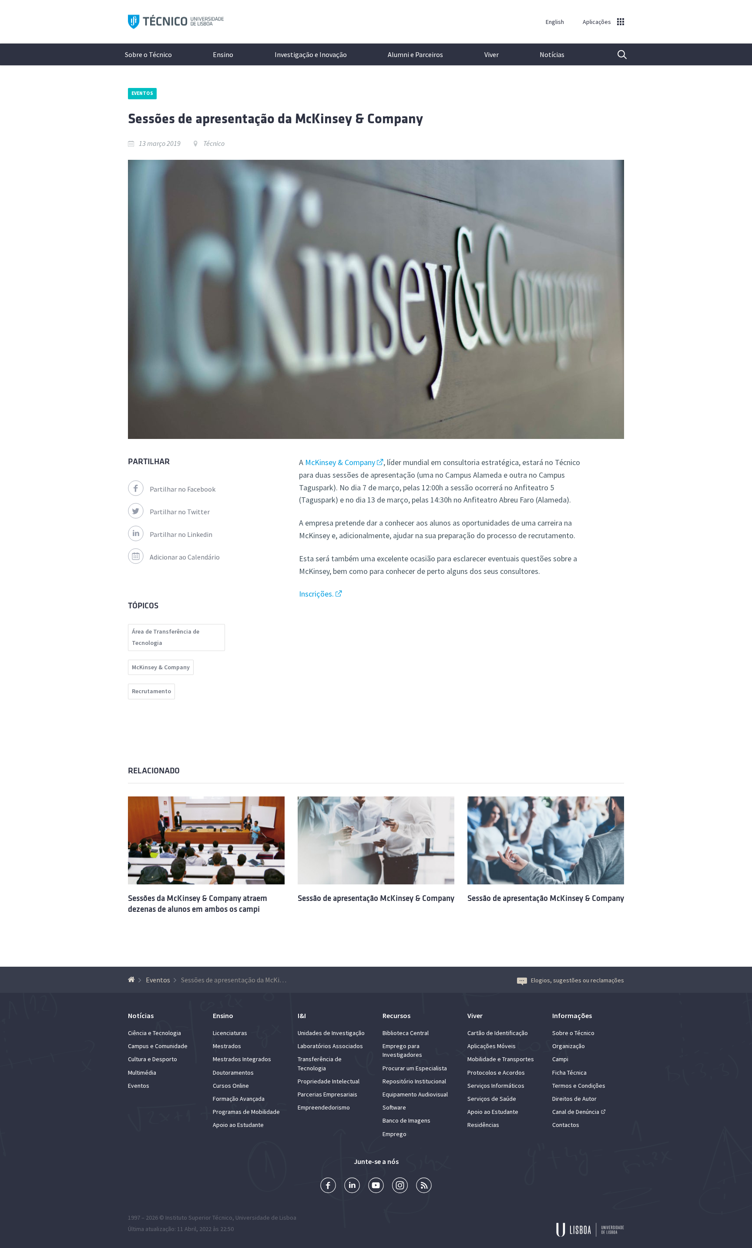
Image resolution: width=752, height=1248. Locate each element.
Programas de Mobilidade (246, 1112)
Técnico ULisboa (176, 22)
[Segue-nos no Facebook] (328, 1186)
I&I (302, 1015)
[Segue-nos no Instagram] (400, 1186)
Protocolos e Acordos (496, 1072)
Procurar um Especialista (415, 1068)
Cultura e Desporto (152, 1059)
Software (394, 1107)
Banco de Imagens (406, 1120)
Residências (483, 1125)
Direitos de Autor (574, 1099)
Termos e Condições (578, 1085)
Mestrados (227, 1046)
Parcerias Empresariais (327, 1094)
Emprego (394, 1134)
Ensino (223, 54)
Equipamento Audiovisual (415, 1094)
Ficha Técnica (569, 1072)
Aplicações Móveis (491, 1046)
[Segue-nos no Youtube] (376, 1186)
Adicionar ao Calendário (185, 557)
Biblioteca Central (406, 1033)
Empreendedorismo (324, 1107)
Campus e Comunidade (158, 1046)
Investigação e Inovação (311, 54)
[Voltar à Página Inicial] (132, 979)
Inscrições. (316, 594)
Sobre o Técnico (148, 54)
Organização (568, 1046)
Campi (560, 1059)
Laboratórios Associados (330, 1046)
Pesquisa (617, 54)
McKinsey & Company (340, 462)
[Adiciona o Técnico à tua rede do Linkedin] (352, 1186)
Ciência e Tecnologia (154, 1033)
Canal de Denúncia (575, 1112)
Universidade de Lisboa (265, 1217)
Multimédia (142, 1072)
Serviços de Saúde (491, 1099)
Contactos (565, 1125)
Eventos (142, 93)
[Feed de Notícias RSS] (424, 1186)
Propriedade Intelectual (328, 1081)
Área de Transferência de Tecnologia (165, 637)
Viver (491, 54)
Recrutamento (151, 691)
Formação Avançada (239, 1099)
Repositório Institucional (414, 1081)
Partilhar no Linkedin (181, 534)
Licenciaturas (230, 1033)
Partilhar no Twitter (180, 511)
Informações (572, 1015)
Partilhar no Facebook (182, 489)
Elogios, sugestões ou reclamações (577, 980)
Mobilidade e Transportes (500, 1059)
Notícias (552, 54)
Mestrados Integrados (242, 1059)
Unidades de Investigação (331, 1033)
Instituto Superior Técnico (198, 1217)
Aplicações (597, 22)
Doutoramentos (233, 1072)
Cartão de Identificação (497, 1033)
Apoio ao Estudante (238, 1125)
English (555, 22)
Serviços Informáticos (495, 1085)
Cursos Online (231, 1085)
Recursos (396, 1015)
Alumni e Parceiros (415, 54)
